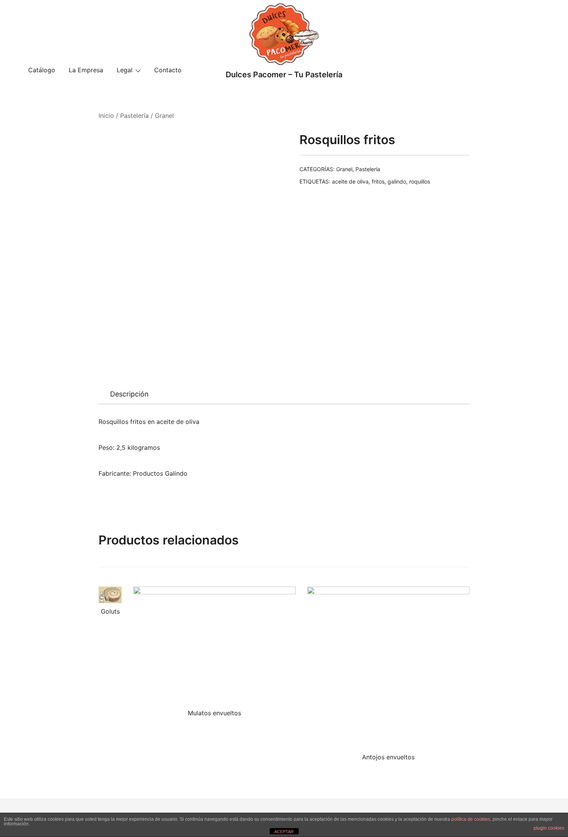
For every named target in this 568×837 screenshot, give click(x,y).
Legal (125, 70)
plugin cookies (549, 828)
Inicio (106, 115)
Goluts (110, 611)
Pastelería (134, 115)
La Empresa (86, 70)
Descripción (129, 394)
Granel (164, 115)
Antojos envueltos (388, 757)
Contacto (168, 70)
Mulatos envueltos (214, 713)
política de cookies (470, 819)
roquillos (419, 181)
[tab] (129, 394)
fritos (378, 181)
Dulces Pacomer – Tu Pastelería (284, 74)
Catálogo (41, 70)
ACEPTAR (284, 831)
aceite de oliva (350, 181)
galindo (397, 181)
